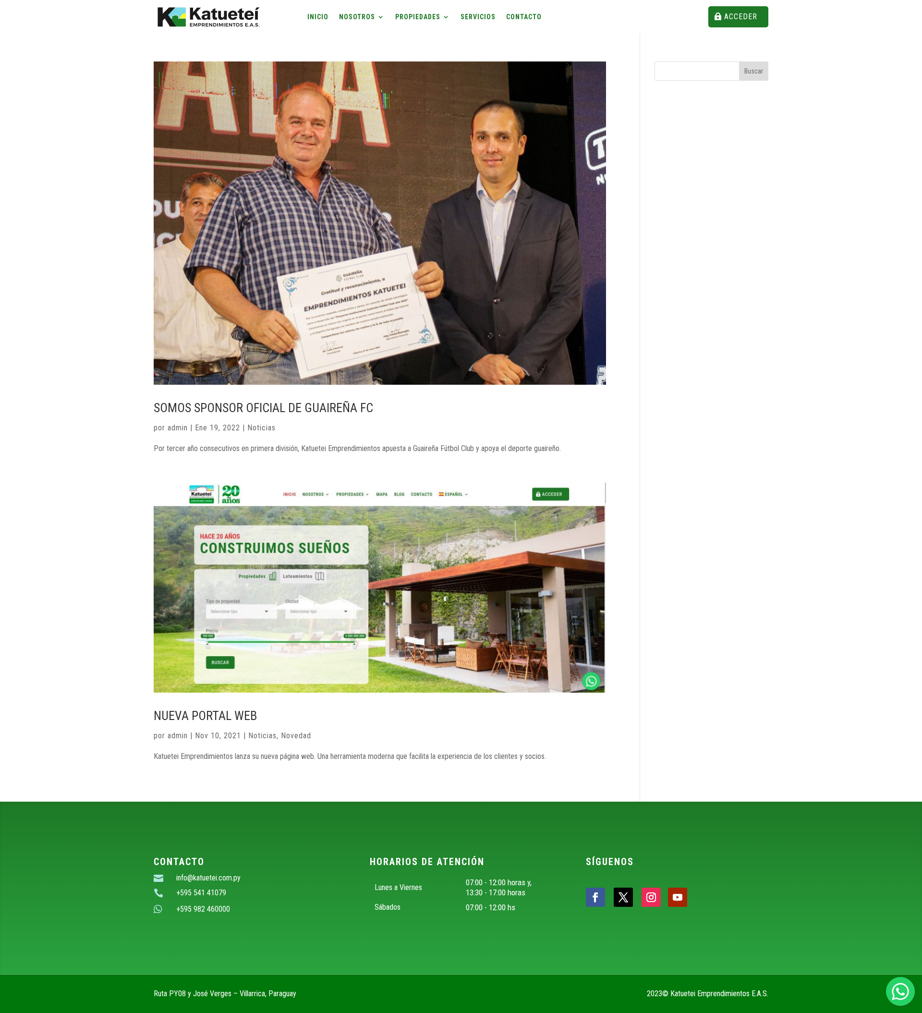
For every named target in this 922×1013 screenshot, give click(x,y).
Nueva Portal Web (205, 715)
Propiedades (417, 17)
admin (178, 427)
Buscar (753, 71)
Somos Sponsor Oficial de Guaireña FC (263, 408)
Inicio (317, 17)
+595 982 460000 (203, 909)
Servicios (478, 17)
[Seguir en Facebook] (595, 897)
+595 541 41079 (201, 892)
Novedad (296, 735)
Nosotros (357, 17)
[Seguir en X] (623, 897)
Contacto (524, 17)
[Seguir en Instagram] (651, 897)
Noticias (261, 427)
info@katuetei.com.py (208, 877)
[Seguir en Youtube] (677, 897)
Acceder (740, 16)
